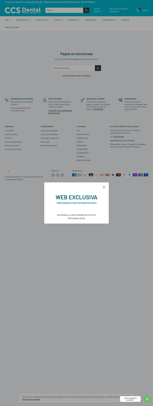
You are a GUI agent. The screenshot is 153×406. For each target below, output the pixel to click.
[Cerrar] (104, 187)
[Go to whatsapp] (147, 399)
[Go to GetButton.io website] (147, 403)
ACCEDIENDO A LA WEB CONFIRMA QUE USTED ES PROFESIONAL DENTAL (76, 216)
